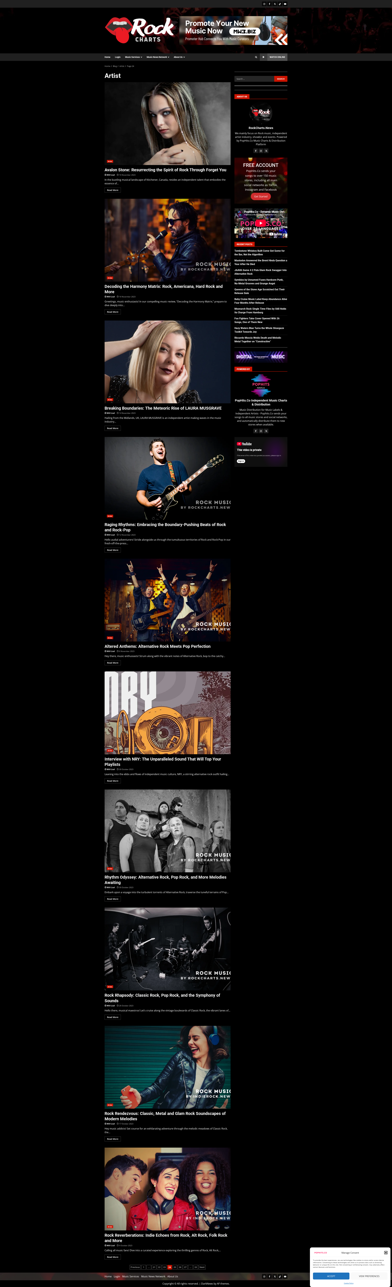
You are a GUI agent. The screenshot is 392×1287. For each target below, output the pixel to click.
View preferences (369, 1276)
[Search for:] (254, 79)
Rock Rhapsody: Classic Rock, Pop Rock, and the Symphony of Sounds (168, 949)
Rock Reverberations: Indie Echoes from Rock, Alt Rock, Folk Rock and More (168, 1189)
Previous (135, 1267)
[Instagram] (264, 4)
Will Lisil (111, 175)
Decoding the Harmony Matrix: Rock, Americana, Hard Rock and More (168, 240)
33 (195, 1267)
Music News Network (157, 57)
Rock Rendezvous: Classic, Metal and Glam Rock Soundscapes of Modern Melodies (168, 1067)
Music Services (132, 57)
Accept (331, 1276)
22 (159, 1267)
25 (175, 1267)
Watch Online (277, 57)
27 (185, 1267)
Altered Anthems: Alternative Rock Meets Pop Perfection (168, 600)
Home (107, 57)
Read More (112, 190)
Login (118, 57)
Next (202, 1267)
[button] (385, 1252)
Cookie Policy (349, 1283)
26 (180, 1267)
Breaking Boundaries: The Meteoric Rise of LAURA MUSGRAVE (168, 362)
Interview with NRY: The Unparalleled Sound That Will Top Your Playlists (168, 712)
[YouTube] (285, 4)
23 (164, 1267)
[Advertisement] (233, 30)
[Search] (256, 57)
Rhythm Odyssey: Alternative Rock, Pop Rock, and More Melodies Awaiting (168, 830)
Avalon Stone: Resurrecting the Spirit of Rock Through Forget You (168, 123)
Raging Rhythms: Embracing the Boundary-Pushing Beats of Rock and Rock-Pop (168, 478)
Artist (110, 161)
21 (154, 1267)
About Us (178, 57)
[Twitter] (274, 4)
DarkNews (207, 1283)
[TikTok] (280, 4)
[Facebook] (269, 4)
